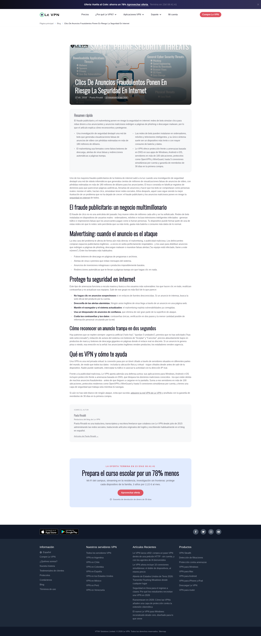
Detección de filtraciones (191, 557)
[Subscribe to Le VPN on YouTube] (218, 532)
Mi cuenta (173, 14)
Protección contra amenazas (193, 562)
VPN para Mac (186, 571)
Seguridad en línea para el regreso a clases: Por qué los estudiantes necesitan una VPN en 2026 (153, 591)
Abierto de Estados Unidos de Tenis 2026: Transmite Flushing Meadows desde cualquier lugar (153, 580)
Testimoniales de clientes (52, 571)
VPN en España (94, 571)
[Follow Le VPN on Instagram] (211, 532)
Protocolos (45, 575)
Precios (85, 14)
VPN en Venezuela (95, 590)
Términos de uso (48, 589)
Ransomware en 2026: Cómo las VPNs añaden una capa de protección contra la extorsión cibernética (152, 603)
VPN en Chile (93, 562)
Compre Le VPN (210, 14)
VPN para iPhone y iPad (191, 581)
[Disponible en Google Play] (69, 532)
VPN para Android (188, 576)
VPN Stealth (185, 553)
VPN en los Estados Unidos (99, 576)
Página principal (46, 23)
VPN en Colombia (95, 567)
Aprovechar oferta (130, 492)
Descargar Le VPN (188, 585)
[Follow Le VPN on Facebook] (195, 532)
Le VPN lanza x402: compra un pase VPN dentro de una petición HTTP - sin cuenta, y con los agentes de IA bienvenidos (153, 556)
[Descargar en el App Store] (49, 532)
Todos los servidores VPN (98, 553)
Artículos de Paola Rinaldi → (86, 436)
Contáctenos (46, 580)
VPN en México (93, 581)
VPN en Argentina (95, 557)
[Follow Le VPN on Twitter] (203, 532)
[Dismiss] (258, 4)
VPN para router (187, 590)
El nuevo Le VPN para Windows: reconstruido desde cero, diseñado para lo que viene (153, 615)
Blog (59, 23)
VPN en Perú (92, 585)
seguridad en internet (80, 198)
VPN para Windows (188, 567)
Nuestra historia (47, 566)
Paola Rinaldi (96, 97)
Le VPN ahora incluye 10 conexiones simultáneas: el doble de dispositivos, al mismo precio (152, 568)
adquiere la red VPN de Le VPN (146, 393)
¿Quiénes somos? (48, 561)
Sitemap (162, 631)
